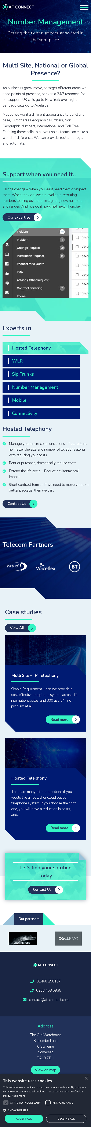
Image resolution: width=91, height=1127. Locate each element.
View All (17, 627)
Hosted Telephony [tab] (31, 348)
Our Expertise (19, 217)
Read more (59, 719)
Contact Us (17, 503)
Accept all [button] (24, 1118)
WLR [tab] (17, 361)
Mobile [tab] (19, 400)
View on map (45, 1070)
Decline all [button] (66, 1118)
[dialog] (45, 1100)
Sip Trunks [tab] (23, 374)
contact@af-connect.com (49, 999)
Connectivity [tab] (24, 413)
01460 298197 (49, 981)
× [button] (86, 1078)
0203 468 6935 (48, 990)
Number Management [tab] (35, 387)
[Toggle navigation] (84, 7)
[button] (45, 1110)
